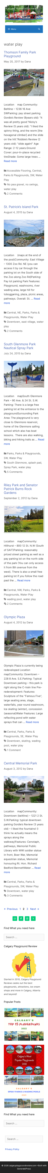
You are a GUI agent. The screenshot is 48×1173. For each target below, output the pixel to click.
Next (34, 909)
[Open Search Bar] (39, 29)
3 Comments (15, 895)
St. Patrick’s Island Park (21, 207)
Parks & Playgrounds (16, 175)
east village (28, 321)
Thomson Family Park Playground (20, 54)
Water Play (26, 317)
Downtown (13, 321)
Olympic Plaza (14, 617)
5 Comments (14, 471)
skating (26, 740)
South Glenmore (17, 462)
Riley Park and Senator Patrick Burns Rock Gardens (21, 489)
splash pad (34, 462)
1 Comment (14, 750)
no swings (31, 184)
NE (19, 312)
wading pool (14, 599)
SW (32, 175)
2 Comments (14, 193)
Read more (10, 161)
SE (22, 736)
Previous (11, 909)
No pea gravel (15, 184)
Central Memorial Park (20, 763)
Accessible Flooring (19, 170)
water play (10, 189)
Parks (25, 312)
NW (19, 590)
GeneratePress (24, 1169)
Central (36, 170)
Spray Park (10, 467)
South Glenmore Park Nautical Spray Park (20, 346)
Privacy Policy (12, 1149)
